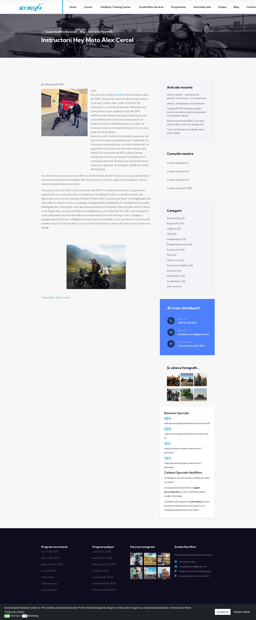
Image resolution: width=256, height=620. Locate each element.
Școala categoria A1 (178, 179)
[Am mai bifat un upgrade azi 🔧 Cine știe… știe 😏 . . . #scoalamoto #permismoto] (164, 573)
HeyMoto (120, 94)
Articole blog (176, 218)
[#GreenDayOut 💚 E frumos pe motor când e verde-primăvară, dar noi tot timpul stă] (136, 559)
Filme (171, 254)
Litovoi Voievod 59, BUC (191, 345)
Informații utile (202, 6)
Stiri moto (174, 286)
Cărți (171, 233)
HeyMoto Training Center (116, 6)
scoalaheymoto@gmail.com (193, 334)
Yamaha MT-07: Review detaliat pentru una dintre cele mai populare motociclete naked (186, 112)
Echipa (222, 6)
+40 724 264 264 (187, 562)
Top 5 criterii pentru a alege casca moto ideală (185, 131)
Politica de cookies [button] (15, 612)
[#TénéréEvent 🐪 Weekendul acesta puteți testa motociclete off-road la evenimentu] (150, 559)
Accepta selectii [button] (242, 612)
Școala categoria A (177, 162)
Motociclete (176, 275)
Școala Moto (176, 281)
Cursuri (88, 6)
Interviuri (174, 270)
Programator (178, 6)
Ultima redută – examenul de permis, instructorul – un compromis (187, 96)
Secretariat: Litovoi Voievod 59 (194, 576)
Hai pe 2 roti (175, 260)
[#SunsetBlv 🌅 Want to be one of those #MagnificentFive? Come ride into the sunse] (150, 573)
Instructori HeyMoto (180, 265)
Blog (236, 6)
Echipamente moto (179, 244)
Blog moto (175, 223)
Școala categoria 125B (179, 188)
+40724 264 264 (187, 322)
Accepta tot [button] (222, 612)
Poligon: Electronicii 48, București (195, 571)
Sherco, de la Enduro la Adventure (186, 103)
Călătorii (174, 228)
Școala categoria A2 (178, 171)
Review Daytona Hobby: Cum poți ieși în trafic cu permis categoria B (185, 122)
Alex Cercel (63, 297)
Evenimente (176, 249)
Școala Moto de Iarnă (151, 6)
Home (73, 6)
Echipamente (176, 239)
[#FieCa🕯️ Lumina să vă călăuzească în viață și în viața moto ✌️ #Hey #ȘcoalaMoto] (136, 573)
